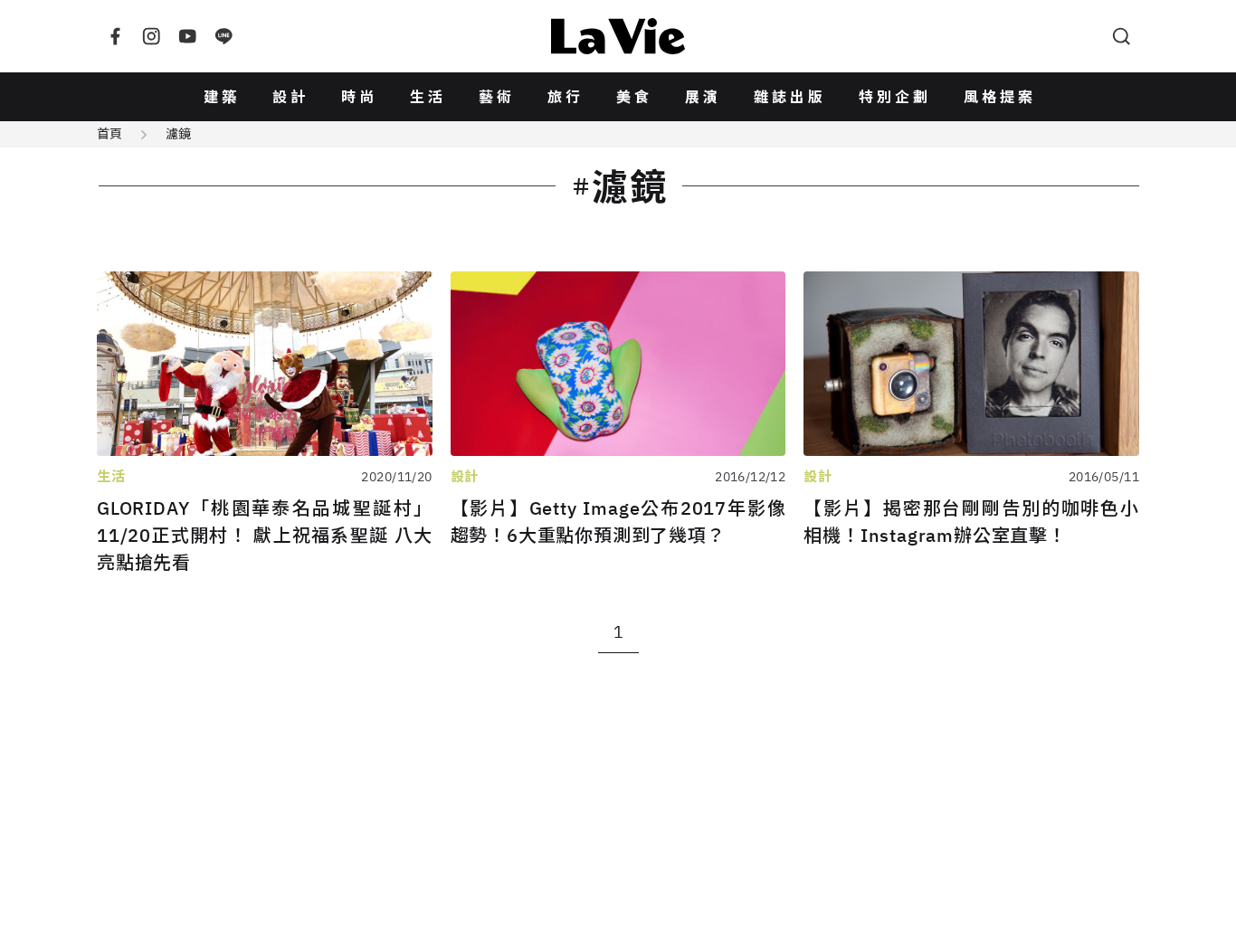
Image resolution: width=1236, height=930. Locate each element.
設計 (290, 97)
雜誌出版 (790, 97)
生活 (428, 97)
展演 (703, 97)
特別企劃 (895, 97)
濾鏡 (178, 134)
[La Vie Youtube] (187, 36)
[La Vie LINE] (223, 36)
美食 (634, 97)
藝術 (497, 97)
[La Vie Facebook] (115, 36)
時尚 (359, 97)
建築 (222, 97)
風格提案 (1000, 97)
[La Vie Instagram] (151, 36)
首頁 (109, 134)
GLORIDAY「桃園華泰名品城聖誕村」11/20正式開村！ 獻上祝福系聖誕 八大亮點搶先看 (265, 535)
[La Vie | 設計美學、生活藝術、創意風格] (618, 36)
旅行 (565, 97)
